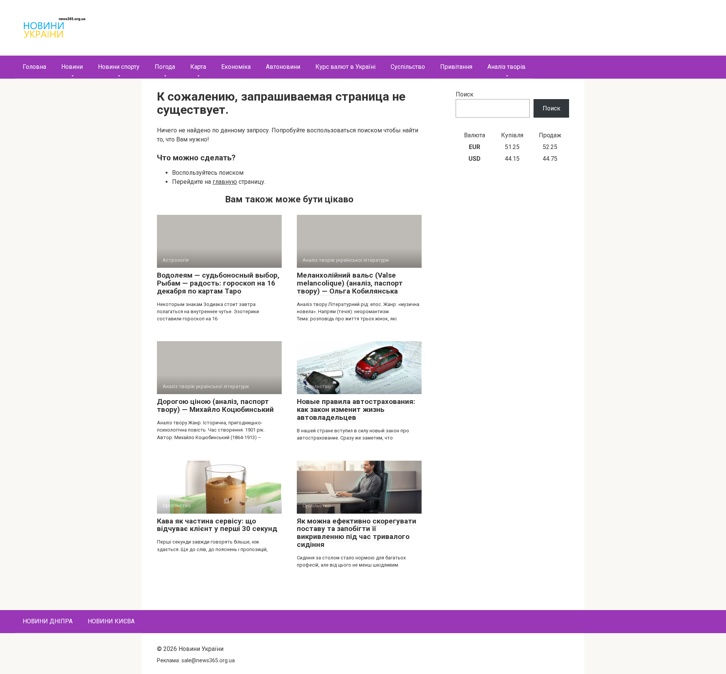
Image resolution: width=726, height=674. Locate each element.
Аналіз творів (506, 66)
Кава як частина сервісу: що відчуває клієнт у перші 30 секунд (217, 525)
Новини (72, 66)
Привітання (456, 66)
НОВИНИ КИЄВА (111, 621)
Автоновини (283, 66)
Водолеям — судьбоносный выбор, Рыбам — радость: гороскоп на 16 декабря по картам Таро (218, 283)
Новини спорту (119, 66)
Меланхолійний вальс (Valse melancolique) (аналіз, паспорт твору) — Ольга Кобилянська (350, 283)
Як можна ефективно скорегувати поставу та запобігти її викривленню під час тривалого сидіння (356, 533)
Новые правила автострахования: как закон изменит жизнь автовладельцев (356, 409)
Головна (34, 66)
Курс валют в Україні (345, 66)
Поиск (464, 94)
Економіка (236, 66)
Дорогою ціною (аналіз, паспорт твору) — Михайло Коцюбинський (215, 405)
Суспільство (408, 66)
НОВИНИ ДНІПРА (48, 621)
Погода (165, 66)
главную (225, 181)
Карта (198, 66)
